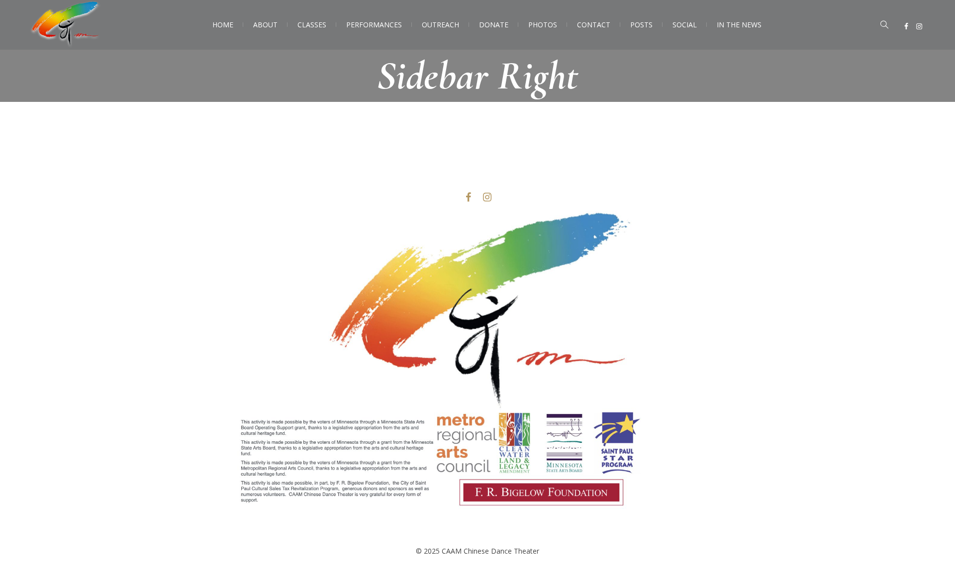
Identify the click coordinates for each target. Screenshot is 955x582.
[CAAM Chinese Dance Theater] (477, 373)
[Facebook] (906, 26)
